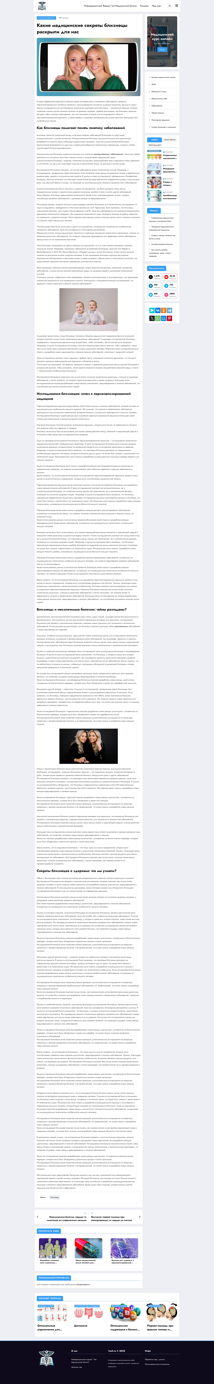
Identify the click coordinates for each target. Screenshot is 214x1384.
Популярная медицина (46, 18)
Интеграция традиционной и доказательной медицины (170, 170)
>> (92, 1213)
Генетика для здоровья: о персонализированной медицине (123, 1261)
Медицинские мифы (159, 98)
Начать (162, 49)
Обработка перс (151, 1359)
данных (162, 1359)
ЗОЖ (153, 84)
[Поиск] (169, 5)
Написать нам (76, 1367)
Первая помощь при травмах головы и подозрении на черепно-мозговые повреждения (160, 1327)
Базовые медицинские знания (163, 77)
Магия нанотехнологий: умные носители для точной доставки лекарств (87, 1261)
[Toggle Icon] (176, 6)
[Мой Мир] (163, 318)
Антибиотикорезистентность (170, 197)
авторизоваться (83, 1284)
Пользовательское (152, 1364)
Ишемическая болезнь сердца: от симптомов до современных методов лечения (66, 1218)
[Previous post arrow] (37, 1217)
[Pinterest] (169, 318)
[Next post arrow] (139, 1217)
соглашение (164, 1364)
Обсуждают (155, 145)
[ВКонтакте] (157, 310)
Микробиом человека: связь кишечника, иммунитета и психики (49, 1261)
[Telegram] (169, 310)
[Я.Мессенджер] (152, 310)
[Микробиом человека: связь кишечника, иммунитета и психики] (52, 1248)
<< (85, 1213)
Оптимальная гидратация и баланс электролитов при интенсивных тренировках (123, 1327)
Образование (156, 105)
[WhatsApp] (157, 318)
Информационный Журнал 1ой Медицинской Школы (110, 5)
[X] (152, 318)
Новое (154, 140)
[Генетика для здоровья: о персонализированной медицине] (124, 1248)
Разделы (144, 5)
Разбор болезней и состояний (163, 127)
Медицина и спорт (158, 91)
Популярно (170, 140)
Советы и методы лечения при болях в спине (170, 184)
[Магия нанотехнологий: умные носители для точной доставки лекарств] (88, 1248)
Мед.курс (156, 5)
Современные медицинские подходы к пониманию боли (170, 157)
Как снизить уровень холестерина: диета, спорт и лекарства (160, 253)
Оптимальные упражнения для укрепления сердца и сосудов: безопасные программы (51, 1327)
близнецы (65, 18)
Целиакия (80, 1326)
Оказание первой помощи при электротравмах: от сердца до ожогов (111, 1218)
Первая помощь (157, 113)
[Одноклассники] (163, 310)
